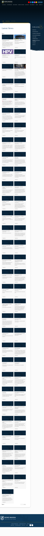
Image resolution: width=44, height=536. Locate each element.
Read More (4, 47)
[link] (21, 33)
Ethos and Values (35, 31)
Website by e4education (30, 523)
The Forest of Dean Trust (36, 33)
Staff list (33, 44)
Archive (25, 33)
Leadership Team (35, 38)
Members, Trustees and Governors (36, 40)
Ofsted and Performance (36, 35)
